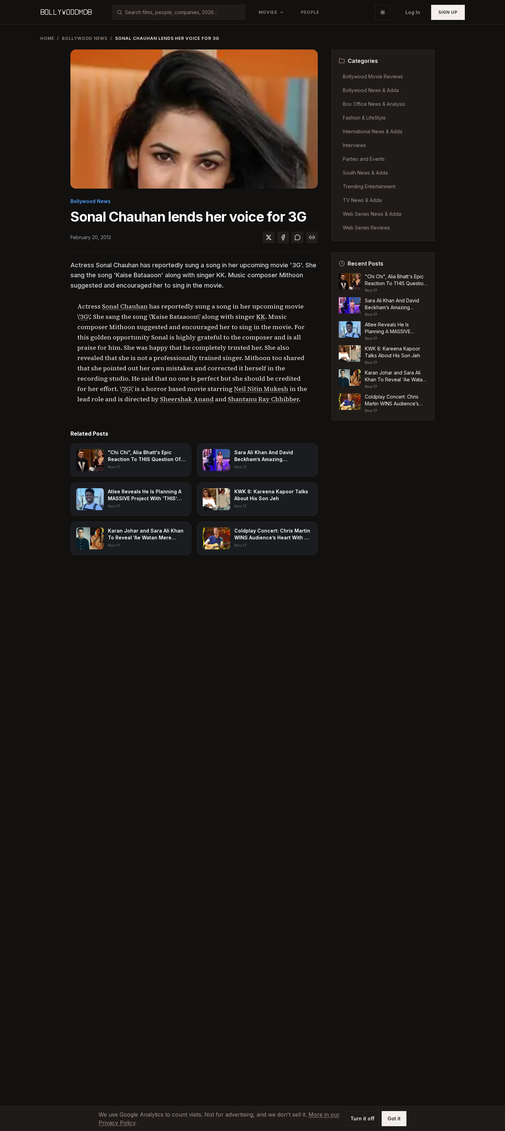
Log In (412, 12)
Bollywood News (85, 38)
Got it (394, 1118)
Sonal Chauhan (125, 306)
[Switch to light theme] (382, 12)
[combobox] (183, 12)
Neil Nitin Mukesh (261, 388)
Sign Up (448, 12)
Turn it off (362, 1118)
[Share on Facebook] (283, 237)
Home (47, 38)
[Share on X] (268, 237)
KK (260, 316)
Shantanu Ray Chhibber (263, 399)
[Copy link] (312, 237)
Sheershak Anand (187, 399)
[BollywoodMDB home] (66, 12)
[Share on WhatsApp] (297, 237)
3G (84, 316)
